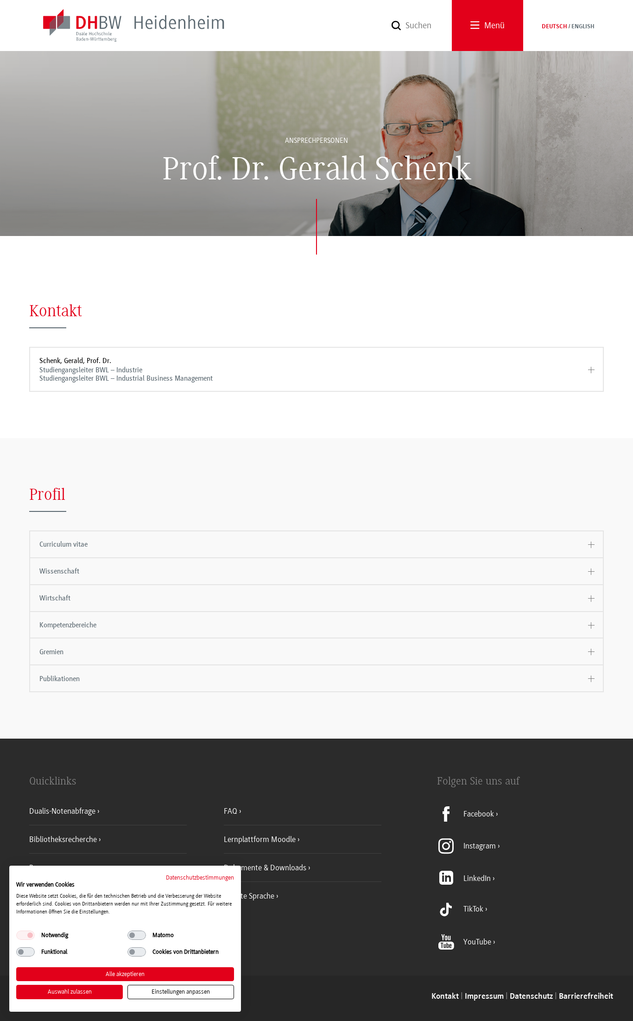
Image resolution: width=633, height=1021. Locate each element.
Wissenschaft (59, 571)
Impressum (484, 997)
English (583, 27)
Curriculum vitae (63, 544)
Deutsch (554, 27)
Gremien (51, 652)
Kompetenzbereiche (67, 625)
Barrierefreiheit (586, 997)
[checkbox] (25, 935)
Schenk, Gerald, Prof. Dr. (126, 370)
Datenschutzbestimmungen (200, 877)
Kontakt (445, 997)
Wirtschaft (54, 598)
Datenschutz (531, 997)
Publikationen (59, 679)
